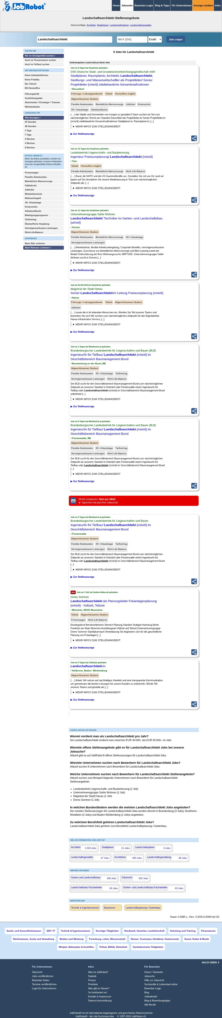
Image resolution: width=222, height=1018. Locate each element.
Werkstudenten (32, 107)
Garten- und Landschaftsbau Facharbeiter (153, 888)
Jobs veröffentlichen (42, 976)
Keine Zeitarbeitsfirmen (36, 75)
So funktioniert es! (97, 992)
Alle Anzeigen (32, 117)
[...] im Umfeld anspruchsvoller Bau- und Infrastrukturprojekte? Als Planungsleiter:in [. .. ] (98, 640)
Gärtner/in (135, 878)
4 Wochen (30, 143)
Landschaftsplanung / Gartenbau (143, 907)
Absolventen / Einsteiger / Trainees (42, 102)
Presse (92, 980)
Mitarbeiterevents (33, 194)
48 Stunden (30, 126)
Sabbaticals (31, 185)
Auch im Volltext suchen (37, 64)
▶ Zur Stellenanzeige (82, 133)
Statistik (92, 976)
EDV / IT (51, 931)
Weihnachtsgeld (33, 198)
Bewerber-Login (144, 5)
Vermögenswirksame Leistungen (41, 228)
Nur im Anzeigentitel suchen (39, 55)
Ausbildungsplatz (34, 98)
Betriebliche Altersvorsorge (38, 181)
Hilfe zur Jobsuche (154, 980)
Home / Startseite (153, 972)
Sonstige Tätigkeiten (107, 931)
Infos (218, 5)
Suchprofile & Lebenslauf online (160, 984)
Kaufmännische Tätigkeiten (148, 947)
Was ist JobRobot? (98, 972)
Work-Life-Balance (34, 232)
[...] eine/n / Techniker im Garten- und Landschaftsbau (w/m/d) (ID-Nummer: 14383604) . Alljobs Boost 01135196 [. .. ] (102, 263)
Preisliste (93, 984)
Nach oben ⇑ (211, 962)
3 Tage (28, 130)
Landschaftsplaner (119, 25)
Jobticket (29, 190)
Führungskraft (32, 94)
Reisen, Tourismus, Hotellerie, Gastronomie (155, 939)
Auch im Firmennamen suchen (40, 60)
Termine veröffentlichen (44, 984)
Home (116, 5)
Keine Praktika (32, 79)
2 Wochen (30, 139)
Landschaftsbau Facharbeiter (94, 888)
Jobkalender (150, 996)
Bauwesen (109, 907)
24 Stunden (30, 122)
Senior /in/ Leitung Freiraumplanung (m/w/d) (117, 293)
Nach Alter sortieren (35, 243)
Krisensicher (31, 207)
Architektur (128, 857)
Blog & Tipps (162, 5)
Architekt (91, 25)
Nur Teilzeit (30, 84)
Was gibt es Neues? (98, 988)
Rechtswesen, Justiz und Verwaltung (33, 939)
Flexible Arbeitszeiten (36, 177)
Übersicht (37, 972)
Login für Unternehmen (44, 988)
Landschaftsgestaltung (167, 857)
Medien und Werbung (72, 939)
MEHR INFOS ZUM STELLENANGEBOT (98, 126)
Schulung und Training (183, 931)
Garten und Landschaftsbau (93, 878)
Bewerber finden (40, 980)
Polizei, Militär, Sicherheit (113, 947)
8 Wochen (30, 147)
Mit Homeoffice (32, 88)
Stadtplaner (103, 25)
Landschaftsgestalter (140, 25)
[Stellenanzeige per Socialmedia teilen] (194, 138)
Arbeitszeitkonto (33, 211)
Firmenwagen (32, 172)
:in (88, 666)
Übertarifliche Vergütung (37, 224)
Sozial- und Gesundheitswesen (24, 931)
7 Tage (28, 135)
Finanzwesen (208, 931)
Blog (146, 992)
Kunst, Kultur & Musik (196, 939)
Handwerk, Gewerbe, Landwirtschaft (144, 931)
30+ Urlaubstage (33, 202)
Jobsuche (149, 976)
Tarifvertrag (30, 219)
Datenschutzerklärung (99, 1000)
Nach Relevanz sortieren (37, 247)
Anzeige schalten (203, 5)
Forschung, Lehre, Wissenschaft (107, 939)
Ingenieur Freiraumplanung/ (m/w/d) (112, 156)
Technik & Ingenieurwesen (85, 907)
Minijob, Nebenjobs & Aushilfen (76, 947)
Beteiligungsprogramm (36, 215)
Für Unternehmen (182, 5)
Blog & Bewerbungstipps (157, 1000)
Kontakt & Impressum (99, 996)
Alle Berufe (150, 1004)
